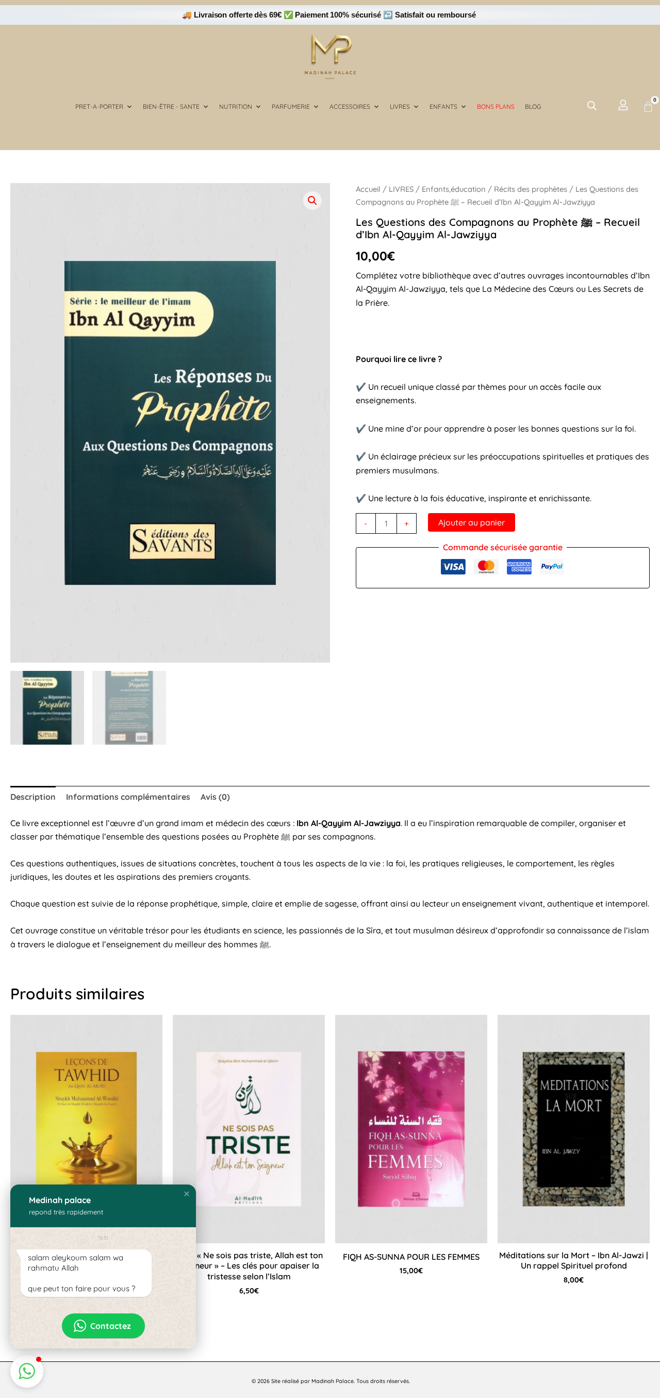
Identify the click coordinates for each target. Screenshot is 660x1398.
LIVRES (400, 106)
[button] (312, 200)
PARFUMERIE (291, 106)
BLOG (533, 106)
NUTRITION (235, 106)
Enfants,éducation (454, 189)
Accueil (368, 189)
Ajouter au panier (471, 522)
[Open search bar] (592, 105)
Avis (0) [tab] (215, 797)
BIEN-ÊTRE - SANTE (171, 106)
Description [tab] (33, 797)
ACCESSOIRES (349, 106)
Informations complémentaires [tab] (128, 797)
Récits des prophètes (530, 189)
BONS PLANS (496, 106)
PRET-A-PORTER (99, 106)
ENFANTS (443, 106)
